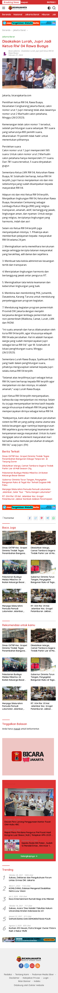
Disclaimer (14, 978)
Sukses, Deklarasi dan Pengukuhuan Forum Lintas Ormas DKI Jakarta (30, 879)
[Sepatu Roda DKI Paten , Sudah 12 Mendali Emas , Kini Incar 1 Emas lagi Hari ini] (11, 845)
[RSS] (37, 966)
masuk (17, 728)
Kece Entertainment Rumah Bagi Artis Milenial (31, 899)
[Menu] (4, 7)
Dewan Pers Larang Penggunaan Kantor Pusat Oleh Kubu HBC (27, 823)
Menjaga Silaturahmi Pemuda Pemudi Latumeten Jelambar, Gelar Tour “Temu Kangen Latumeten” (26, 490)
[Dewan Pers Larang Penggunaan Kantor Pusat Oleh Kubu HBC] (29, 802)
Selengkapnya (28, 856)
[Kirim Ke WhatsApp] (53, 518)
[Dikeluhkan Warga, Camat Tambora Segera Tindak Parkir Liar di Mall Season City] (43, 538)
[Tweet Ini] (35, 518)
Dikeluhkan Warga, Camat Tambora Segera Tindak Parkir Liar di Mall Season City (27, 467)
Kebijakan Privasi (31, 978)
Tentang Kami (22, 974)
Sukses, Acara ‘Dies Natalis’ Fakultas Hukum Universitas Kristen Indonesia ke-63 (30, 909)
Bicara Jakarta (14, 51)
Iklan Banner (24, 981)
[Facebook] (21, 966)
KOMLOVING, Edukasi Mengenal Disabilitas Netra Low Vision (30, 889)
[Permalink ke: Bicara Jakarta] (4, 52)
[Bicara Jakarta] (17, 7)
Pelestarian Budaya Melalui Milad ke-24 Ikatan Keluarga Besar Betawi (25, 474)
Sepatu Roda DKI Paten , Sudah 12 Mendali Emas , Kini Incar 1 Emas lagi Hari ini (37, 844)
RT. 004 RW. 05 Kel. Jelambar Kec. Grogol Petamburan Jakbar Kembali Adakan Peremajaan (27, 497)
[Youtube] (32, 966)
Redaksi (8, 974)
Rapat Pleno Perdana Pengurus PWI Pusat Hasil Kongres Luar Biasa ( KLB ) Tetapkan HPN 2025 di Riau (28, 833)
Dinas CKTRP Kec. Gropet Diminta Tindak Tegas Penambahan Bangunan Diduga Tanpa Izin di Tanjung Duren (25, 459)
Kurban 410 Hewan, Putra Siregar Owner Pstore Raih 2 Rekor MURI (32, 929)
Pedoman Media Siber (43, 974)
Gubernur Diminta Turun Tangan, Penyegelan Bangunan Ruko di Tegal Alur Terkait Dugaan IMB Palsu (26, 482)
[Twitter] (26, 966)
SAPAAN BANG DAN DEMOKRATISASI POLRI (29, 918)
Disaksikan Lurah (28, 51)
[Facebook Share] (30, 518)
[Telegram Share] (47, 518)
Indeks (37, 981)
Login (45, 978)
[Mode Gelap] (49, 8)
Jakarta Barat (8, 36)
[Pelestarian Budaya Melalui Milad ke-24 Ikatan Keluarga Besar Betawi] (14, 567)
